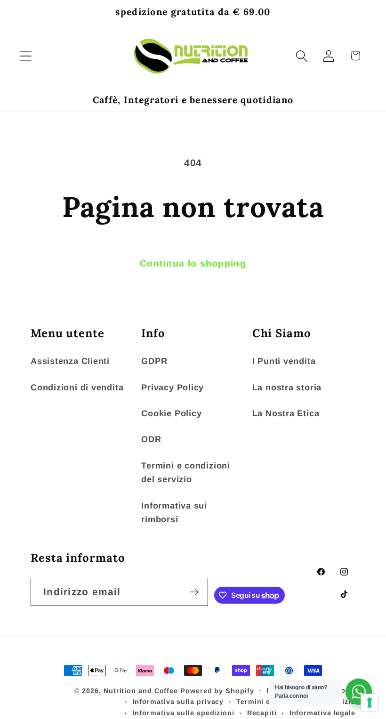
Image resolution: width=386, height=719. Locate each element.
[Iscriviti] (194, 592)
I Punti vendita (284, 361)
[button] (25, 55)
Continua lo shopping (193, 263)
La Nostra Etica (286, 413)
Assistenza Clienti (70, 361)
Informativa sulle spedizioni (183, 713)
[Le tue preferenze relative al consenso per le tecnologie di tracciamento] (369, 702)
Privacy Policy (172, 387)
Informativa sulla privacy (178, 701)
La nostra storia (287, 387)
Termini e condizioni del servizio (185, 472)
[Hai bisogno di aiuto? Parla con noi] (359, 692)
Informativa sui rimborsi (174, 512)
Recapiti (262, 713)
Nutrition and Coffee (141, 691)
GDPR (154, 361)
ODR (151, 439)
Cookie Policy (171, 413)
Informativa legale (322, 713)
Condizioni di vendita (77, 387)
